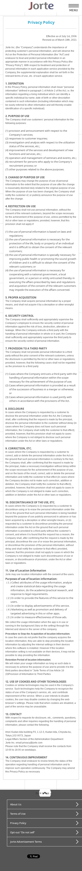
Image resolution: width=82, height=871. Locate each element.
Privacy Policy (18, 823)
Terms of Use (17, 813)
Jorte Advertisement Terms (26, 841)
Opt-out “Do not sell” (22, 832)
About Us (15, 804)
